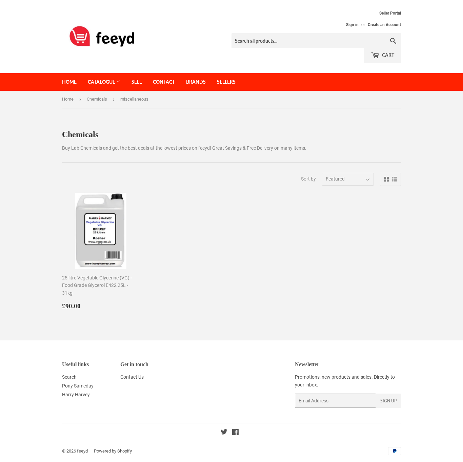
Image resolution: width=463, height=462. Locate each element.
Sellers (226, 82)
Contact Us (132, 377)
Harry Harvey (76, 394)
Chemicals (97, 99)
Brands (196, 82)
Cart (387, 55)
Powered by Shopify (113, 451)
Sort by (308, 179)
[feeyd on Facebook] (235, 433)
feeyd (82, 451)
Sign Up (388, 400)
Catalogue (102, 82)
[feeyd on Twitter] (224, 433)
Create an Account (384, 24)
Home (69, 82)
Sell (137, 82)
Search (69, 377)
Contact (164, 82)
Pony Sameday (78, 385)
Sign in (352, 24)
